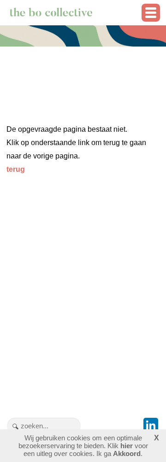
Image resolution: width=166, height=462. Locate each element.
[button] (151, 13)
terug (15, 169)
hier (126, 446)
